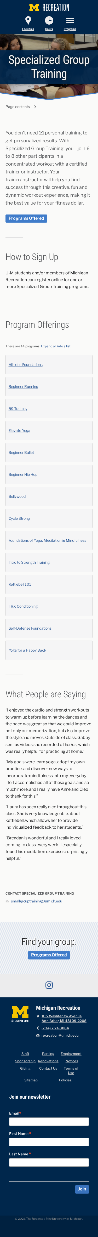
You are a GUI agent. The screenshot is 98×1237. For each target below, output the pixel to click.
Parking (48, 1054)
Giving (25, 1068)
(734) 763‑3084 (55, 1028)
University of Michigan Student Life (20, 1013)
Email (14, 1113)
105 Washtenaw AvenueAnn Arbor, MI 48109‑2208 (64, 1018)
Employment (71, 1054)
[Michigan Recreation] (49, 6)
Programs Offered (26, 218)
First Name (19, 1134)
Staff (25, 1054)
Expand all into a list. (56, 346)
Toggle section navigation (49, 107)
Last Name (19, 1154)
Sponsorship (25, 1061)
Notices (72, 1061)
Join (82, 1189)
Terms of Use (71, 1070)
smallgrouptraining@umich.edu (36, 901)
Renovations (48, 1061)
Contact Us (48, 1068)
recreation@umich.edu (60, 1035)
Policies (65, 1080)
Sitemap (31, 1080)
